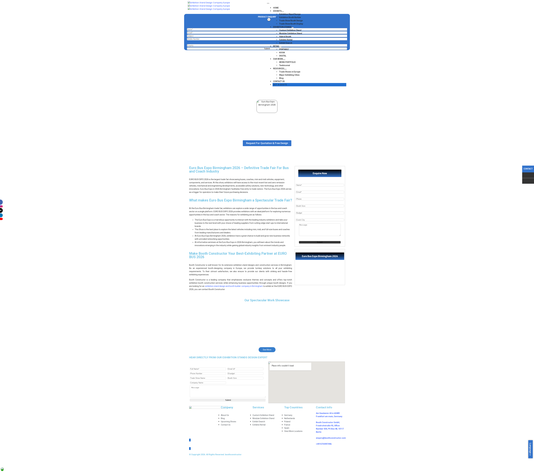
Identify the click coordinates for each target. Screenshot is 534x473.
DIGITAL (282, 56)
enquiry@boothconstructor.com (331, 438)
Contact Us (279, 81)
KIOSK (282, 52)
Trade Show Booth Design (291, 20)
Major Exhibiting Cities (289, 75)
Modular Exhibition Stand (290, 33)
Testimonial (284, 65)
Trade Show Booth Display (291, 24)
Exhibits (277, 11)
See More (267, 350)
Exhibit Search (285, 43)
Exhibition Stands (282, 27)
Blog (281, 78)
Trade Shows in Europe (289, 72)
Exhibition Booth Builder (290, 17)
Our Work (278, 59)
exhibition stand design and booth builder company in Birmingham (234, 286)
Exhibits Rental (285, 40)
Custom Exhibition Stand (290, 30)
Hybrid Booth (285, 36)
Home (276, 8)
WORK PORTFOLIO (287, 62)
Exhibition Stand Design (290, 14)
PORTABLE (284, 49)
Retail (276, 46)
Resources (278, 68)
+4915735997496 (324, 444)
